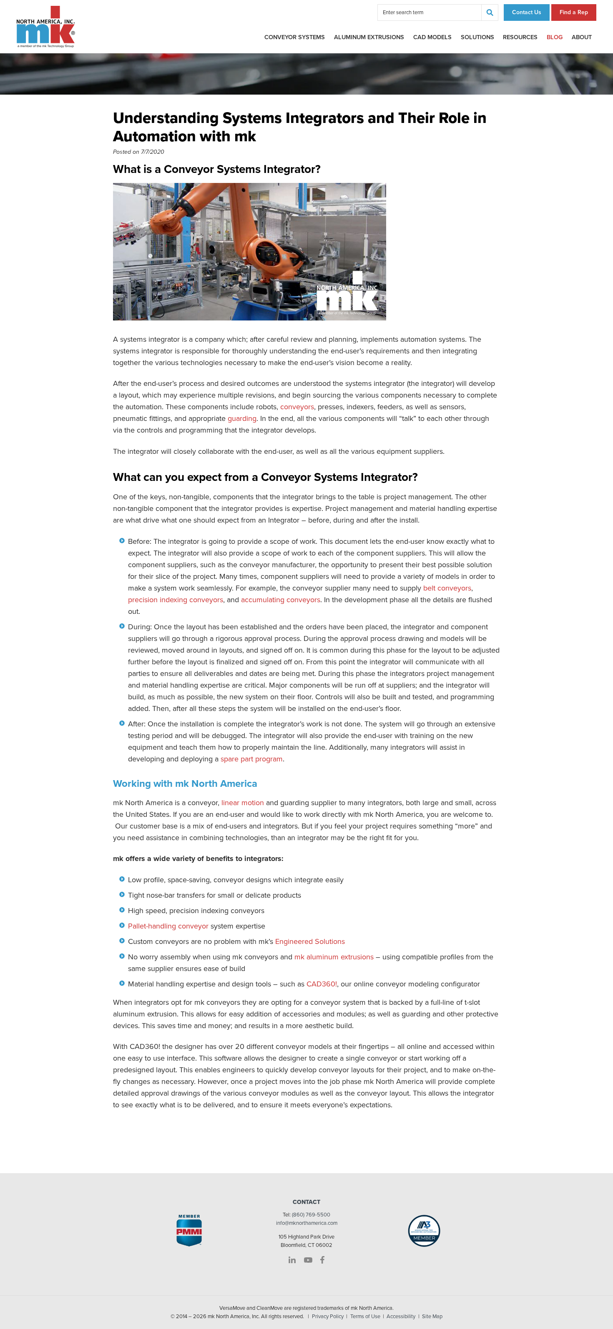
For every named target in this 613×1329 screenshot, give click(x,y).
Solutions (477, 37)
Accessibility (401, 1316)
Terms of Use (365, 1316)
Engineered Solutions (310, 941)
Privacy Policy (328, 1316)
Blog (555, 37)
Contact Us (526, 12)
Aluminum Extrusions (369, 37)
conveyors (297, 406)
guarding (242, 418)
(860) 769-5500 (311, 1214)
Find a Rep (574, 12)
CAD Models (432, 37)
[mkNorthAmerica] (46, 26)
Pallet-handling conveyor (168, 926)
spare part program (252, 758)
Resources (520, 37)
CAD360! (321, 984)
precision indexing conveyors (175, 599)
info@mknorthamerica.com (306, 1223)
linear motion (242, 802)
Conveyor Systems (294, 37)
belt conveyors (447, 588)
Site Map (432, 1316)
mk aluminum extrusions (334, 956)
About (582, 37)
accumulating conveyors (280, 599)
